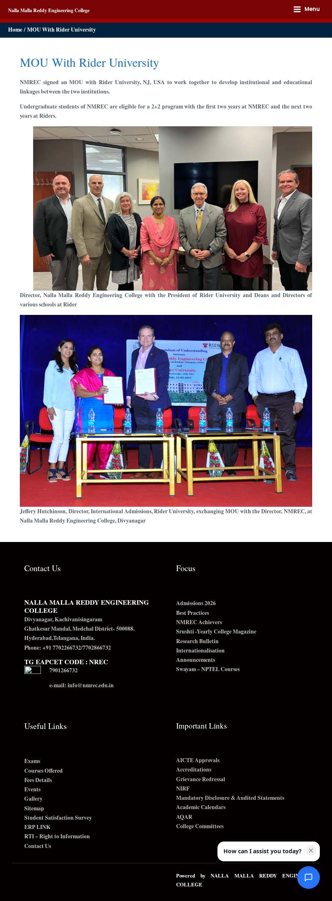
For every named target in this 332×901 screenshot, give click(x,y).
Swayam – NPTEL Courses (208, 669)
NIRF (182, 788)
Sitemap (34, 808)
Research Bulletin (197, 641)
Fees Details (38, 780)
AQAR (184, 817)
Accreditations (193, 769)
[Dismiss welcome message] (311, 850)
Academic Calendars (201, 807)
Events (32, 789)
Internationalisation (200, 650)
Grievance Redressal (200, 779)
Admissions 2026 (196, 603)
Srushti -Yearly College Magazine (216, 631)
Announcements (195, 660)
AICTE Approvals (197, 760)
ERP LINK (37, 827)
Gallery (33, 799)
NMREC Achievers (199, 622)
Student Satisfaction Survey (58, 818)
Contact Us (37, 846)
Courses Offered (43, 771)
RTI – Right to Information (57, 836)
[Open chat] (308, 877)
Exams (32, 761)
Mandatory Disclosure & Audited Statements (230, 798)
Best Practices (192, 613)
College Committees (199, 826)
